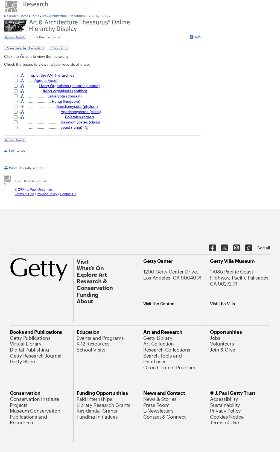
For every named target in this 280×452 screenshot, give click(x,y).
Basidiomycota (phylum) (77, 106)
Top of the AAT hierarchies (51, 75)
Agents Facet (45, 80)
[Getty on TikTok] (248, 248)
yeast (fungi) (71, 127)
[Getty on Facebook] (212, 248)
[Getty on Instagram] (236, 248)
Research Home (16, 16)
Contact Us (68, 194)
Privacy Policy (47, 194)
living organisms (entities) (65, 91)
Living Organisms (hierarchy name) (69, 86)
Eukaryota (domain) (65, 96)
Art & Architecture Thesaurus (62, 16)
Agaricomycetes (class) (81, 112)
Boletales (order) (79, 117)
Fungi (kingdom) (66, 101)
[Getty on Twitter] (224, 248)
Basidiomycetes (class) (80, 122)
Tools (35, 16)
